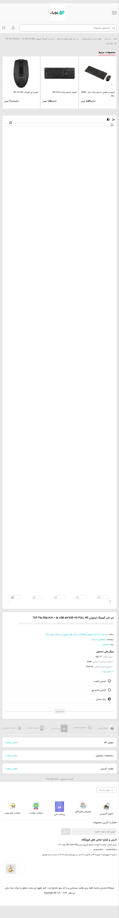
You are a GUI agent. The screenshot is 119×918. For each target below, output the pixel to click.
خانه (115, 38)
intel (89, 661)
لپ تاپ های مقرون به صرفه (68, 38)
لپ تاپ (107, 38)
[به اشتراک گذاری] (113, 120)
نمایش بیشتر (12, 742)
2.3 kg (99, 656)
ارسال (66, 831)
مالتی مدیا (49, 634)
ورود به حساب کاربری (13, 28)
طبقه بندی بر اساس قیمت (91, 38)
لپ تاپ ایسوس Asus (90, 634)
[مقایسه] (108, 120)
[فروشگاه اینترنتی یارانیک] (57, 13)
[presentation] (7, 84)
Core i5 (89, 666)
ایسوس (102, 639)
